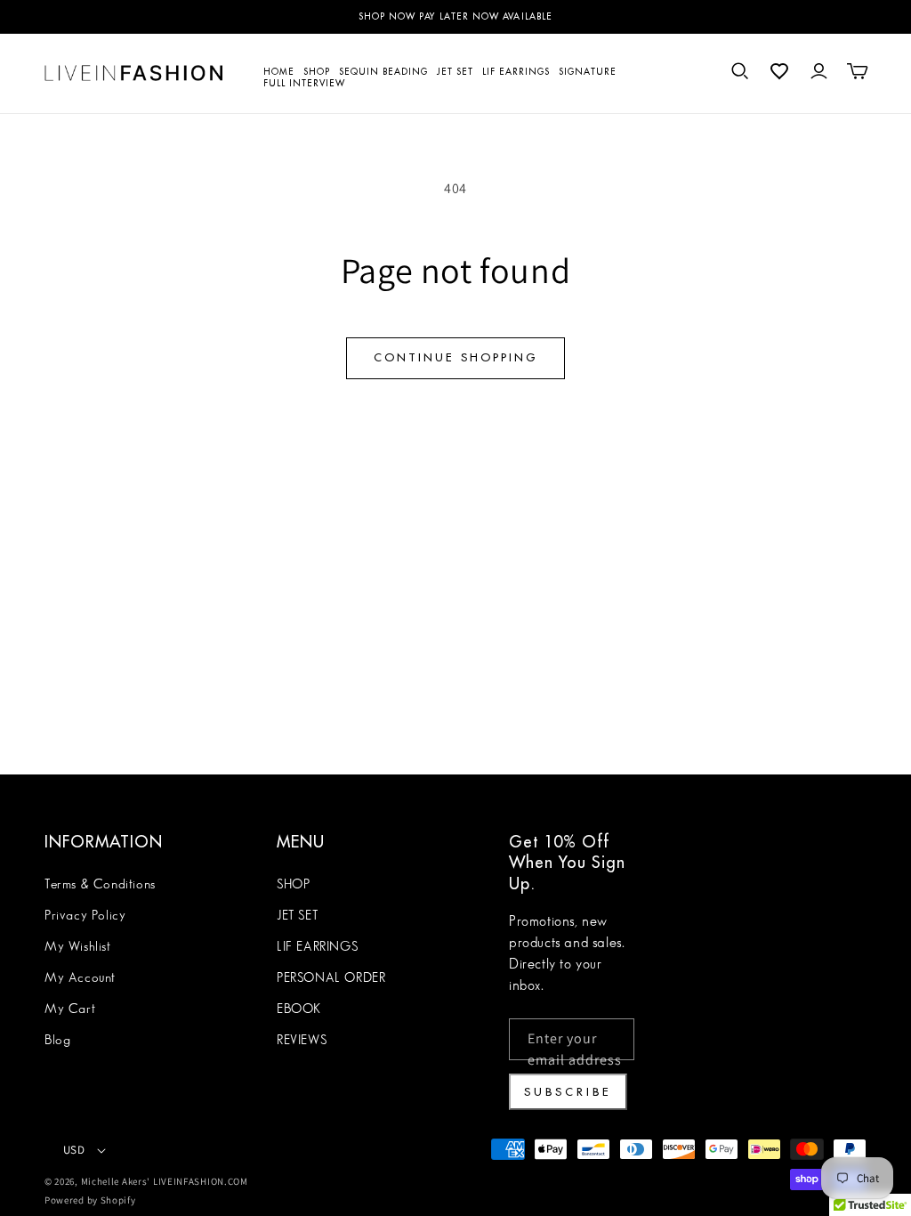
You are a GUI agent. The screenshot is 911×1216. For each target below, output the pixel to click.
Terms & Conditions (100, 885)
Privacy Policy (84, 916)
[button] (740, 71)
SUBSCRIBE (568, 1091)
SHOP (293, 885)
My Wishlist (77, 947)
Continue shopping (455, 357)
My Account (80, 978)
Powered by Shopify (90, 1200)
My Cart (69, 1009)
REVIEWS (302, 1040)
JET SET (297, 916)
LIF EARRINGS (317, 947)
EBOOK (299, 1009)
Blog (57, 1040)
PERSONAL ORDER (331, 978)
